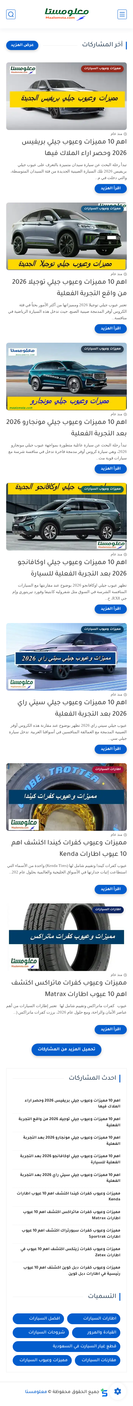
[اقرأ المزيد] (111, 188)
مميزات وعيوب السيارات (43, 1360)
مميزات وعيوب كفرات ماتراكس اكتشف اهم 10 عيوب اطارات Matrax (69, 989)
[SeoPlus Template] (104, 1392)
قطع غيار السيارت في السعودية (84, 1346)
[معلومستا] (66, 14)
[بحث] (10, 14)
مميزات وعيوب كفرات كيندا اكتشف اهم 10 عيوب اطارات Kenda (69, 849)
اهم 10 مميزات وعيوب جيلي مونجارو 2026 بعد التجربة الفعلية (66, 428)
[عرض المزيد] (22, 45)
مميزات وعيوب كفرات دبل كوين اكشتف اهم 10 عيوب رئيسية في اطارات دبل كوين (71, 1271)
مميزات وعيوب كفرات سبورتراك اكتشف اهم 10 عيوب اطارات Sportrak (71, 1234)
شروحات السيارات (46, 1332)
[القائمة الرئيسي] (122, 14)
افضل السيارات (44, 1318)
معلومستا (36, 1392)
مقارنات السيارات (99, 1360)
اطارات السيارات (99, 1318)
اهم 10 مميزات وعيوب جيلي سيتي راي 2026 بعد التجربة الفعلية (72, 709)
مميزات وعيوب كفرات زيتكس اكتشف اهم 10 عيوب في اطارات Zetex (70, 1252)
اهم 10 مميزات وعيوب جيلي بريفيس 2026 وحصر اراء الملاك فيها (74, 148)
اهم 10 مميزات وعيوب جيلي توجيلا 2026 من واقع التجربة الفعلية (69, 288)
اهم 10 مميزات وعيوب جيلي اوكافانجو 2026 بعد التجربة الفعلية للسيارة (72, 568)
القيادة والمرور (102, 1332)
